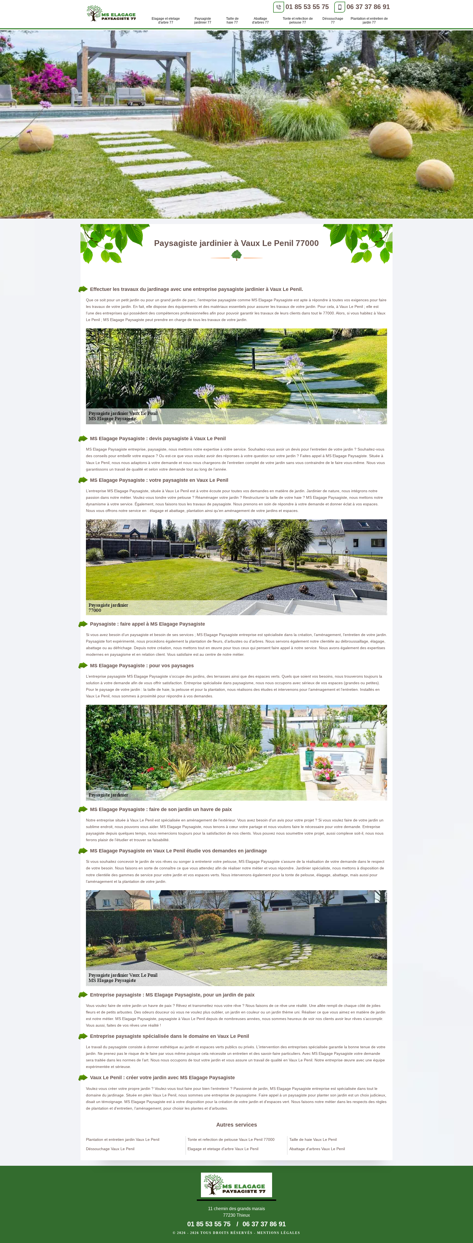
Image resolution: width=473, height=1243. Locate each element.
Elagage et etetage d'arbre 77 (166, 20)
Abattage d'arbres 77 (260, 20)
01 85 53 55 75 (307, 6)
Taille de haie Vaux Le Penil (313, 1139)
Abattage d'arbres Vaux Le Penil (317, 1149)
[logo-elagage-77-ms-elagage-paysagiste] (112, 14)
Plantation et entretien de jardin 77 (369, 20)
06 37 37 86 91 (368, 6)
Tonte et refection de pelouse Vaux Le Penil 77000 (231, 1139)
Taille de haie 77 (232, 20)
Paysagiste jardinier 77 (202, 20)
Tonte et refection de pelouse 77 (298, 20)
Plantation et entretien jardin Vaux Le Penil (122, 1139)
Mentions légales (278, 1233)
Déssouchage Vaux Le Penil (110, 1149)
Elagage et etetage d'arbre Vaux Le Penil (223, 1149)
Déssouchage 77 (332, 20)
